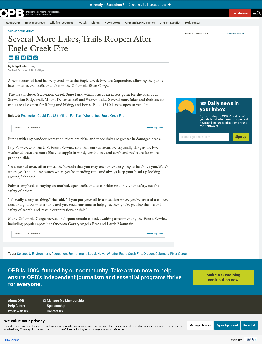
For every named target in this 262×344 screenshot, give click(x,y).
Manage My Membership (65, 301)
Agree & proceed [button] (227, 325)
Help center (192, 22)
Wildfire (112, 254)
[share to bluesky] (23, 58)
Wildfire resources (61, 22)
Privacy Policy (12, 339)
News (101, 254)
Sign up (240, 137)
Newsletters (112, 22)
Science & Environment (33, 254)
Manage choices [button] (200, 325)
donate (240, 13)
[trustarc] (250, 339)
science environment (21, 31)
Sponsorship (56, 306)
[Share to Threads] (36, 58)
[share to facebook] (17, 58)
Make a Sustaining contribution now (223, 277)
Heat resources (35, 22)
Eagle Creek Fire (130, 254)
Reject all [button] (249, 325)
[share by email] (11, 58)
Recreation (59, 254)
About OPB (13, 22)
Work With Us (18, 311)
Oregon (148, 254)
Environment (77, 254)
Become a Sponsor (154, 128)
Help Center (16, 306)
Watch (82, 22)
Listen (95, 22)
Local (92, 254)
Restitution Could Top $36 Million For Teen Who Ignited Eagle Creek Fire (72, 116)
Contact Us (55, 311)
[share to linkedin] (29, 58)
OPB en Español (170, 22)
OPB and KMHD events (140, 22)
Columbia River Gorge (171, 254)
